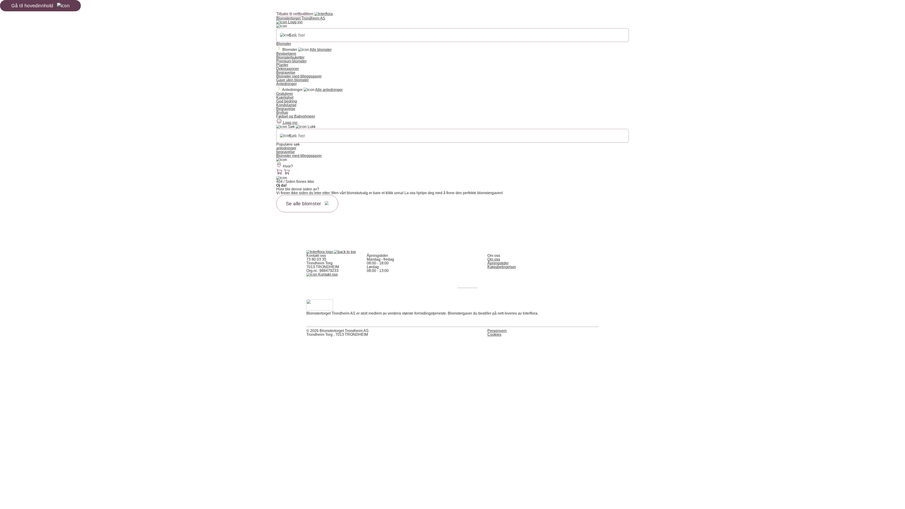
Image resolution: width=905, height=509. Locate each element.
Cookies (494, 334)
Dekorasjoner (287, 69)
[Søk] (285, 35)
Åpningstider (498, 263)
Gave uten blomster (292, 80)
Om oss (493, 259)
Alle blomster (321, 50)
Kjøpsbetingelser (501, 267)
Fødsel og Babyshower (295, 116)
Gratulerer (284, 94)
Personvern (497, 331)
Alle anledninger (329, 90)
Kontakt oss (327, 274)
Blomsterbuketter (290, 57)
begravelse (285, 152)
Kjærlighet (284, 97)
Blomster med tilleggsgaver (299, 76)
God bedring (286, 101)
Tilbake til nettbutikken (294, 14)
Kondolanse (286, 105)
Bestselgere (286, 54)
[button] (345, 252)
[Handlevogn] (279, 172)
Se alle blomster (303, 203)
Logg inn (295, 22)
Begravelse (285, 72)
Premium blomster (291, 61)
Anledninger (286, 84)
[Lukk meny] (281, 26)
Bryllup (282, 113)
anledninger (286, 148)
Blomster (283, 44)
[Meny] (281, 160)
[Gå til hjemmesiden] (320, 252)
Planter (282, 65)
